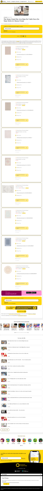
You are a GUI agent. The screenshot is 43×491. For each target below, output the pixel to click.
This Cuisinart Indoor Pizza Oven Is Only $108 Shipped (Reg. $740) (18, 340)
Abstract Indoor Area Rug (21, 76)
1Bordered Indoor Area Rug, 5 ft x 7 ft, (25, 245)
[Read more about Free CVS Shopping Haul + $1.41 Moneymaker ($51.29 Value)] (4, 380)
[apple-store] (17, 471)
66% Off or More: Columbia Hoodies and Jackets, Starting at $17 (18, 372)
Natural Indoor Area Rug (20, 104)
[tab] (17, 332)
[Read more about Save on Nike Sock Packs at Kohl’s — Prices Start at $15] (4, 411)
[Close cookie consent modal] (40, 478)
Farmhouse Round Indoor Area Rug (22, 267)
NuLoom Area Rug (19, 186)
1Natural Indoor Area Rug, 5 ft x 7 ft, (25, 110)
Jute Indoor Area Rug (20, 48)
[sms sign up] (21, 308)
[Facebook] (21, 36)
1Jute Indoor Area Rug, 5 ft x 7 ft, (24, 54)
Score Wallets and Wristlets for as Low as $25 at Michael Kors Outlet (18, 403)
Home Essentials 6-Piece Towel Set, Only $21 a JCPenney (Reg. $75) (18, 423)
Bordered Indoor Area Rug (21, 239)
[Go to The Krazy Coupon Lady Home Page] (3, 1)
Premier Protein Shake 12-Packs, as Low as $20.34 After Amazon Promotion (19, 391)
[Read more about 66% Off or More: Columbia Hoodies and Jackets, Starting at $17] (4, 374)
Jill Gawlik (5, 17)
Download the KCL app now (22, 315)
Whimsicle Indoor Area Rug (21, 131)
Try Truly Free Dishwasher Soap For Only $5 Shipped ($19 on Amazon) (19, 347)
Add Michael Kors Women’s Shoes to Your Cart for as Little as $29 (18, 353)
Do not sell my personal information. (13, 482)
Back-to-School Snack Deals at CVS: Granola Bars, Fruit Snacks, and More (19, 384)
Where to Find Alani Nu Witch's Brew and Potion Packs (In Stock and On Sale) (20, 397)
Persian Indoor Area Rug (20, 159)
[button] (40, 474)
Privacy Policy (13, 303)
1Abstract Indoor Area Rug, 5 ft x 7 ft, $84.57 (24, 82)
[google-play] (25, 471)
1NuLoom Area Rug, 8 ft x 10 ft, (24, 192)
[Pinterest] (23, 36)
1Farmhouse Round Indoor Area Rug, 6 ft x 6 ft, (26, 273)
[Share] (25, 36)
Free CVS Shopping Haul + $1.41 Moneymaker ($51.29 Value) (17, 378)
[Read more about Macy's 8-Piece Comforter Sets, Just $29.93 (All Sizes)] (4, 367)
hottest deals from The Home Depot (14, 313)
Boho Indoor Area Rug (20, 211)
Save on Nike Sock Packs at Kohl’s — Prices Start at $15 (16, 410)
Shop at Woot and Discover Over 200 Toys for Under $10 (16, 417)
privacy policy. (4, 481)
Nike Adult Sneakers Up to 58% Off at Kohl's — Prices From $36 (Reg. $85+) (19, 359)
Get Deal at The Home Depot (21, 64)
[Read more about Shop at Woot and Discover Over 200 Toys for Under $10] (4, 419)
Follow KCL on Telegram (32, 313)
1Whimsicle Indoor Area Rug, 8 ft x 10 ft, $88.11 (24, 137)
